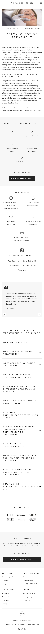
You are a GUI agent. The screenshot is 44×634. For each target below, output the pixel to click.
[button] (4, 314)
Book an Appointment (22, 178)
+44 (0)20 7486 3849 (33, 110)
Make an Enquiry (22, 173)
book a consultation (23, 108)
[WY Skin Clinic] (22, 3)
